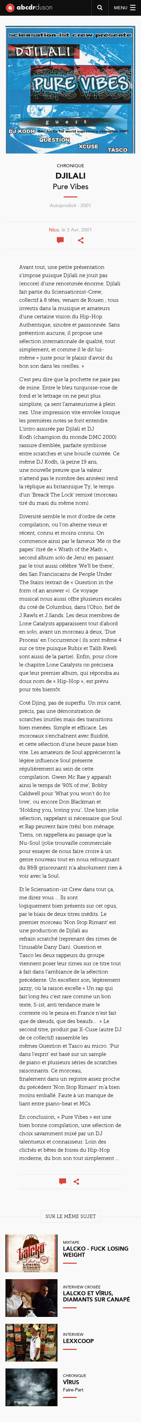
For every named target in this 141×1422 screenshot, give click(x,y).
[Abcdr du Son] (28, 10)
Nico (54, 230)
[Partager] (81, 240)
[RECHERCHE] (99, 8)
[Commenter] (60, 240)
